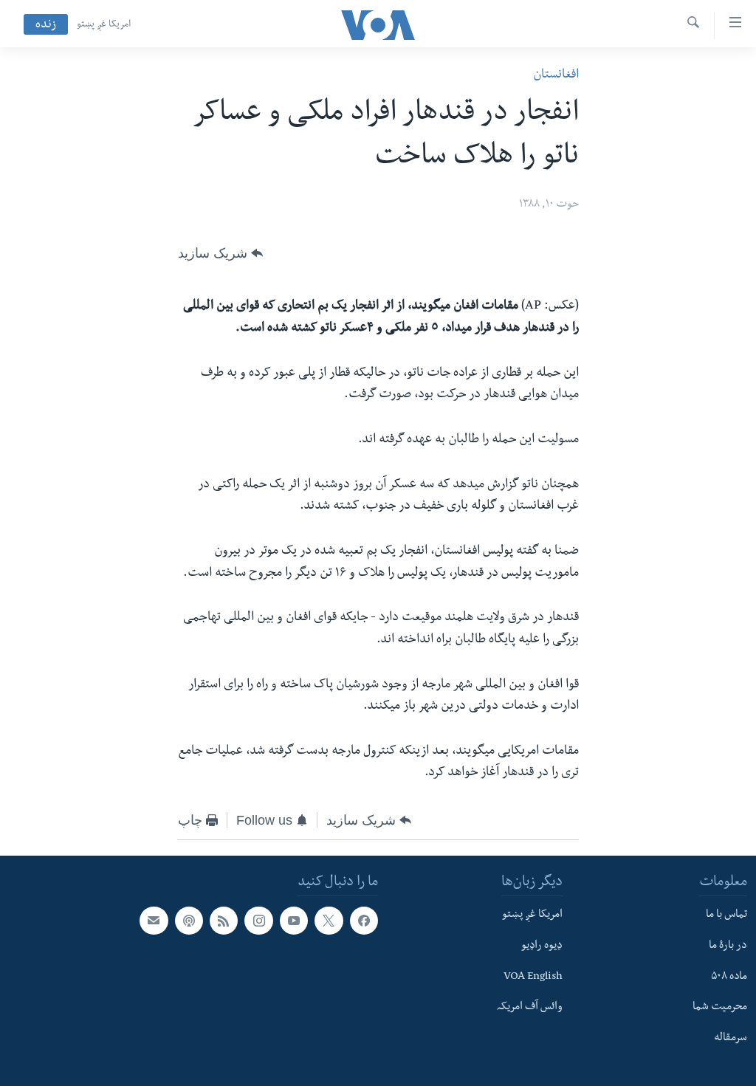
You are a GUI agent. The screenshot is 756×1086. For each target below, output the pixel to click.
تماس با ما (726, 915)
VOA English (533, 977)
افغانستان (556, 75)
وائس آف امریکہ (530, 1007)
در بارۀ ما (728, 946)
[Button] (220, 253)
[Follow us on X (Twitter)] (329, 921)
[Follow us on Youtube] (294, 921)
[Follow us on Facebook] (364, 921)
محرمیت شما (720, 1007)
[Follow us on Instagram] (258, 921)
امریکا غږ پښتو (104, 25)
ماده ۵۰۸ (729, 977)
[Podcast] (189, 921)
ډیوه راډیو (542, 946)
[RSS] (224, 921)
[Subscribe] (154, 921)
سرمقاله (730, 1038)
